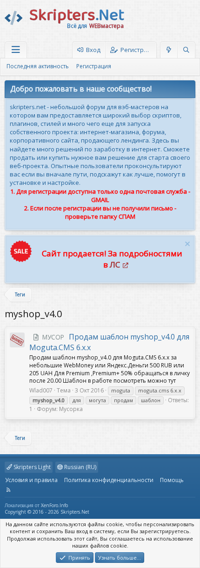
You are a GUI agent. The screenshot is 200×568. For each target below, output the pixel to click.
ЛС (115, 264)
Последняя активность (38, 66)
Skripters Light (31, 467)
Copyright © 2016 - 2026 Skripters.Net (47, 512)
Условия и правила (31, 480)
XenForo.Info (54, 505)
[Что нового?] (169, 50)
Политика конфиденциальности (108, 480)
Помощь (172, 480)
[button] (16, 50)
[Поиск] (186, 50)
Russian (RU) (79, 467)
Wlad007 (41, 390)
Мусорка (71, 409)
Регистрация (93, 66)
